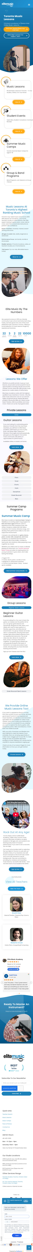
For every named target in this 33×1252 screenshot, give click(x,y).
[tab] (16, 414)
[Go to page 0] (13, 993)
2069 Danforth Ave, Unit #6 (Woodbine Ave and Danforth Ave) (15, 1159)
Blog (4, 1130)
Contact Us (6, 1127)
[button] (29, 4)
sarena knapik (13, 975)
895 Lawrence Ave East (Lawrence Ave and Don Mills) (15, 1164)
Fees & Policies (7, 1124)
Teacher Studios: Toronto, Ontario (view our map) (15, 1177)
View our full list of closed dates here (15, 1148)
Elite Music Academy (15, 959)
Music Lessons (7, 1117)
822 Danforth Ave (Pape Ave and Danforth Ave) (13, 1169)
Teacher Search (7, 1114)
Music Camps (7, 1121)
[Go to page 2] (16, 993)
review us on (12, 969)
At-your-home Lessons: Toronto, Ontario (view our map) (13, 1182)
